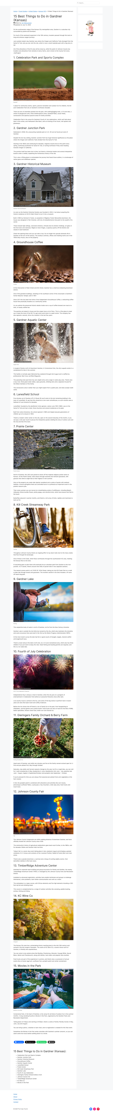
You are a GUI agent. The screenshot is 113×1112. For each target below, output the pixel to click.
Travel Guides (23, 11)
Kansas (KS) (42, 11)
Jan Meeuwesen (26, 23)
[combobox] (88, 3)
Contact (15, 1102)
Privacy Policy (17, 1099)
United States (33, 11)
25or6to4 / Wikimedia (25, 206)
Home (15, 11)
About (15, 1097)
